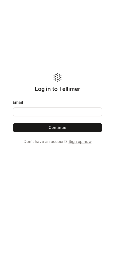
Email (18, 102)
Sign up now (80, 141)
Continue (57, 127)
